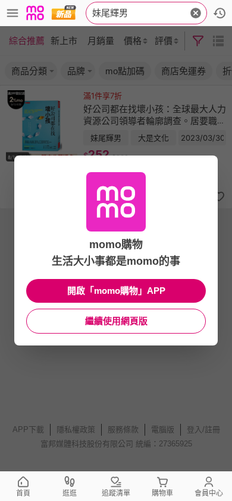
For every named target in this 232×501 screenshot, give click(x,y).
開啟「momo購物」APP (116, 291)
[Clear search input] (196, 13)
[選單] (12, 13)
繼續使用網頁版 (116, 321)
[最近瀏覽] (219, 13)
